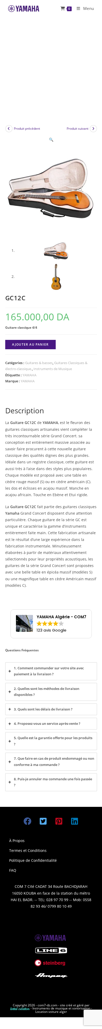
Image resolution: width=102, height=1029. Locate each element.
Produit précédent (27, 128)
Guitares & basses (39, 362)
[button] (51, 139)
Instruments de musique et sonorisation (61, 1008)
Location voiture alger (51, 1011)
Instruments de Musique (52, 368)
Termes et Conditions (28, 850)
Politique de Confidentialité (33, 860)
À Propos (17, 840)
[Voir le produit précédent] (9, 128)
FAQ (12, 870)
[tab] (51, 671)
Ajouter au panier (30, 344)
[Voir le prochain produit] (93, 128)
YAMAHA (29, 375)
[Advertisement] (51, 70)
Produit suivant (77, 128)
